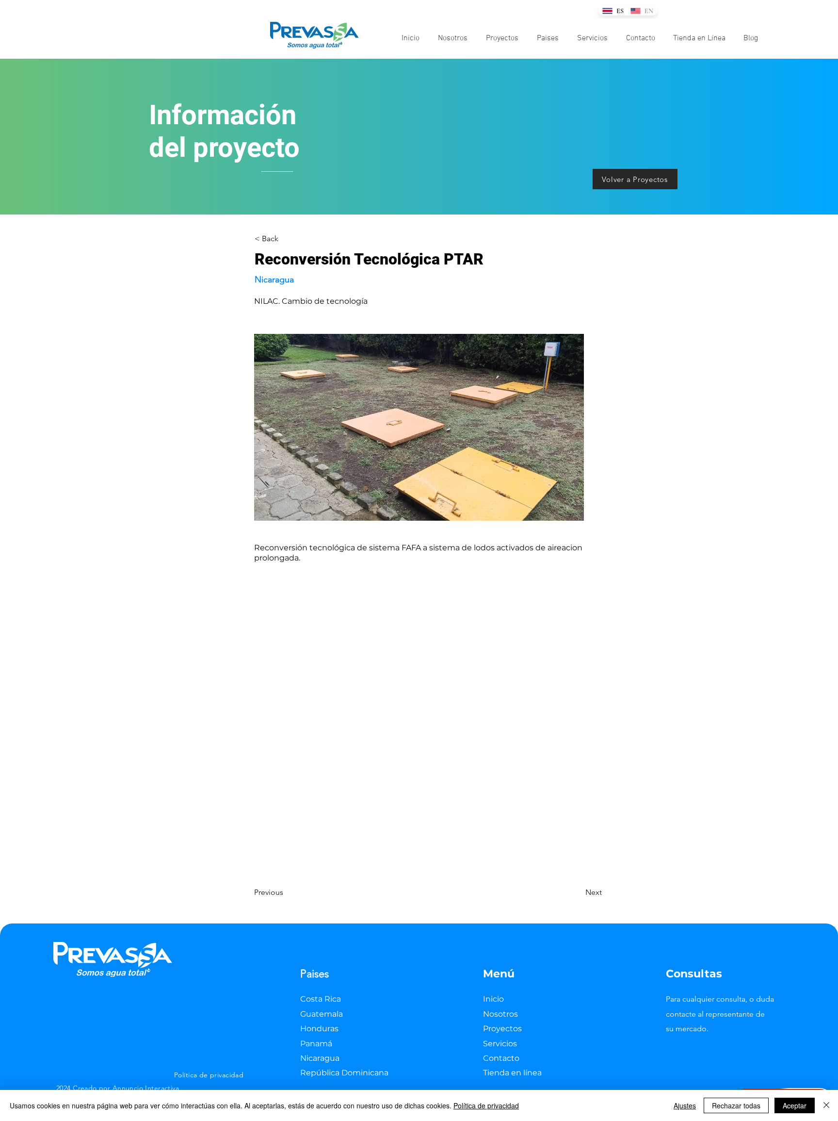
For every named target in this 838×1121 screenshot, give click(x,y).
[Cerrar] (826, 1105)
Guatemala (321, 1014)
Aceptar (794, 1105)
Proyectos (502, 1028)
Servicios (500, 1043)
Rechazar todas (736, 1105)
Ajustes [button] (685, 1105)
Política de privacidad (486, 1105)
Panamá (316, 1043)
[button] (548, 38)
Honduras (319, 1028)
